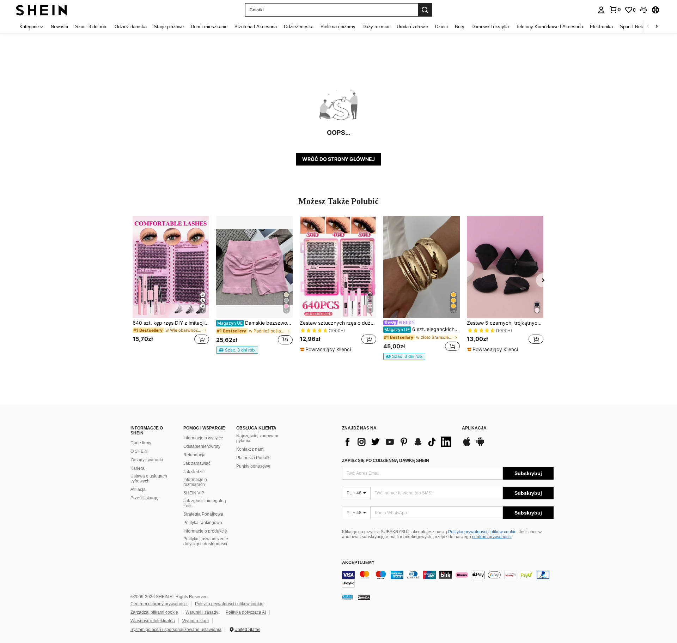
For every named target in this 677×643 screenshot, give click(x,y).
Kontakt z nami (250, 449)
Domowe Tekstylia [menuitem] (490, 26)
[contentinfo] (448, 579)
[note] (237, 350)
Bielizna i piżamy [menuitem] (338, 26)
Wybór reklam (195, 620)
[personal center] (601, 10)
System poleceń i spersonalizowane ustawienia (175, 629)
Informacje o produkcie (205, 531)
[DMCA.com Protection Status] (364, 597)
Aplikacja (474, 428)
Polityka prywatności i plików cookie (482, 531)
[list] (398, 442)
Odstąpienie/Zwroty (201, 446)
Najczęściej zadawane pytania (258, 438)
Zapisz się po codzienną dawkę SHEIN (385, 460)
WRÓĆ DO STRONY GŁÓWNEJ (338, 159)
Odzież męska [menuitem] (298, 26)
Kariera (137, 468)
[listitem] (171, 284)
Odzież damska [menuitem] (131, 26)
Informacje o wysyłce (203, 437)
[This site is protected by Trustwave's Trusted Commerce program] (347, 597)
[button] (643, 10)
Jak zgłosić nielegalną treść (204, 503)
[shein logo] (41, 9)
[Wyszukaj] (425, 10)
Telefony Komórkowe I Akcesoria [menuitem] (549, 26)
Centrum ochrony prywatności (159, 603)
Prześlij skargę (144, 497)
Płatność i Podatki (253, 457)
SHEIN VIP (193, 493)
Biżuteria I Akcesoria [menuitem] (255, 26)
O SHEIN (139, 451)
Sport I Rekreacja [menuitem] (637, 26)
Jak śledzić (194, 471)
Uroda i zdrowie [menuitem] (412, 26)
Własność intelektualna (152, 620)
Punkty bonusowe (253, 466)
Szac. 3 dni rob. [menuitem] (91, 26)
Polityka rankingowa (202, 522)
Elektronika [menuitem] (601, 26)
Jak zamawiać (197, 463)
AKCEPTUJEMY (358, 562)
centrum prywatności (492, 536)
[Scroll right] (656, 27)
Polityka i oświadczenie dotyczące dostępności (205, 541)
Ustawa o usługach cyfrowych (148, 478)
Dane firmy (140, 442)
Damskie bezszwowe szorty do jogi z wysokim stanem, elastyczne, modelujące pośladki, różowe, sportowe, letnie (255, 323)
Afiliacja (138, 489)
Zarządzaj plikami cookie (154, 612)
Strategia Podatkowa (203, 514)
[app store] (467, 445)
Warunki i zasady (201, 612)
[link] (615, 9)
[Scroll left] (648, 27)
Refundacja (194, 454)
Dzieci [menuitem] (441, 26)
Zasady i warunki (146, 459)
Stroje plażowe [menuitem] (169, 26)
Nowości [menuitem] (59, 26)
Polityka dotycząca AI (246, 612)
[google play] (480, 445)
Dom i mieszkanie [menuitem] (209, 26)
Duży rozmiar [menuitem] (376, 26)
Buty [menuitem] (459, 26)
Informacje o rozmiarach (195, 482)
